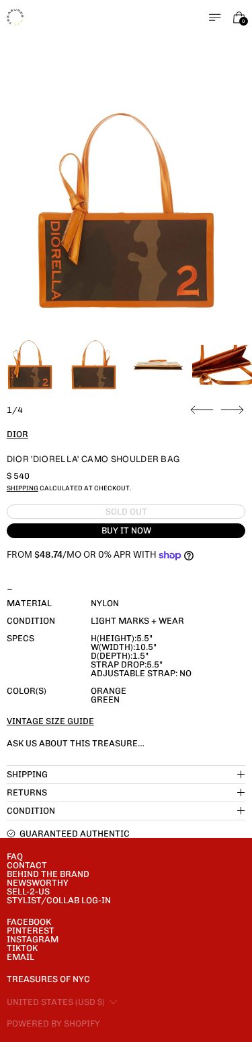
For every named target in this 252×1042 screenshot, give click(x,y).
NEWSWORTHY (38, 883)
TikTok (22, 948)
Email (20, 956)
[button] (126, 211)
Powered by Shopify (53, 1023)
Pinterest (30, 930)
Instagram (32, 939)
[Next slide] (232, 410)
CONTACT (27, 865)
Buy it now (126, 530)
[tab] (30, 365)
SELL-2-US (28, 891)
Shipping (22, 488)
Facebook (29, 921)
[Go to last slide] (202, 410)
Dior (17, 434)
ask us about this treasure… (75, 743)
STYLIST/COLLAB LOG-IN (59, 900)
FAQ (15, 856)
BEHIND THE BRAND (48, 874)
